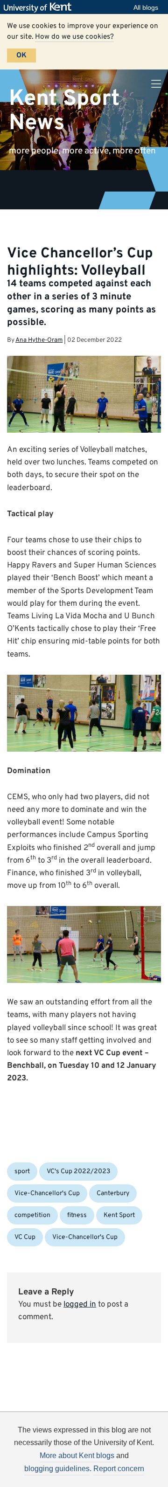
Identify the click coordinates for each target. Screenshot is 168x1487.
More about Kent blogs (77, 1455)
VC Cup (24, 1237)
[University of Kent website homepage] (40, 7)
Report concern (118, 1469)
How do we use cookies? (74, 36)
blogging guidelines (57, 1469)
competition (32, 1215)
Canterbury (113, 1193)
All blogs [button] (145, 7)
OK (21, 55)
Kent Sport (119, 1215)
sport (22, 1172)
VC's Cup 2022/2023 (78, 1172)
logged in (79, 1305)
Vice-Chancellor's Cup (47, 1193)
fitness (77, 1215)
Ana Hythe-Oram (39, 340)
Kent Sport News (64, 110)
